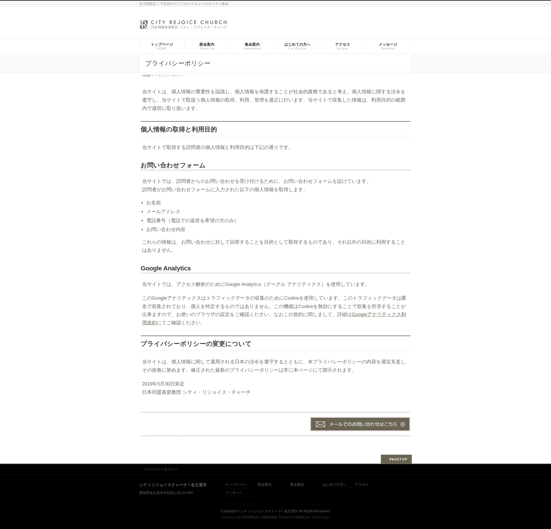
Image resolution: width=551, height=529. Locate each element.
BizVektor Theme (276, 517)
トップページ (235, 485)
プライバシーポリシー (160, 469)
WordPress (250, 517)
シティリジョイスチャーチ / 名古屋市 (269, 511)
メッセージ (233, 493)
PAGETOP (398, 459)
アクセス (362, 485)
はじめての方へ (335, 485)
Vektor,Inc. (303, 517)
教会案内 (264, 485)
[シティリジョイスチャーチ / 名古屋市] (183, 26)
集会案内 (297, 485)
